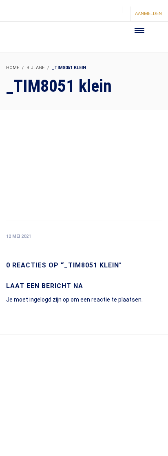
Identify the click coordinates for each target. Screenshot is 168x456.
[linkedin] (113, 14)
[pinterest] (99, 14)
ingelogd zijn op (49, 299)
